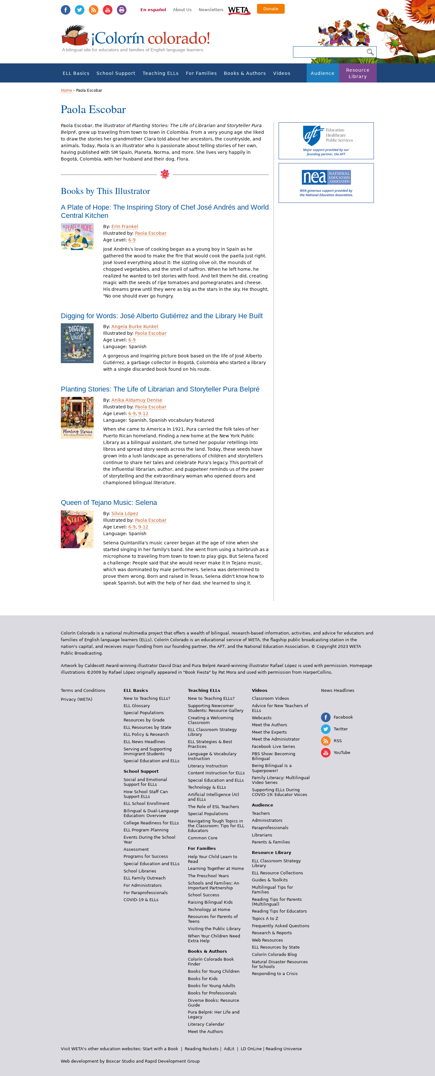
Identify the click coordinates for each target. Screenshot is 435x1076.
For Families (201, 73)
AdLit (229, 1048)
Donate (270, 8)
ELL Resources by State (147, 727)
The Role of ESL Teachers (213, 806)
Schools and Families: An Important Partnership (213, 885)
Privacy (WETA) (76, 699)
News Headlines (337, 690)
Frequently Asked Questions (281, 925)
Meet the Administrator (276, 739)
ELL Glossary (137, 705)
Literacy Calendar (206, 1024)
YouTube (107, 10)
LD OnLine (251, 1048)
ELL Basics (76, 73)
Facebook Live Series (273, 746)
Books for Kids (203, 978)
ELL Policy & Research (146, 734)
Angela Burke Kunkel (134, 326)
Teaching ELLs (161, 73)
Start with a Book (160, 1048)
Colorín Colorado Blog (274, 954)
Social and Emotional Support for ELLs (145, 782)
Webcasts (262, 717)
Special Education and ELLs (152, 760)
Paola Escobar (151, 233)
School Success (203, 895)
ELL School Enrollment (146, 803)
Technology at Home (209, 909)
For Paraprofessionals (146, 892)
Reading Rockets (202, 1048)
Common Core (203, 838)
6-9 (132, 239)
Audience (323, 73)
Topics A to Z (265, 918)
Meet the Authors (205, 1031)
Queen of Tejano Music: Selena (109, 502)
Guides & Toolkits (270, 880)
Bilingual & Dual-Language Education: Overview (151, 813)
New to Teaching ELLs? (147, 698)
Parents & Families (271, 842)
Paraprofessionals (270, 827)
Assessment (136, 849)
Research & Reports (272, 932)
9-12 (143, 413)
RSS (93, 10)
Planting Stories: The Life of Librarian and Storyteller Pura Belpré (160, 389)
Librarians (262, 835)
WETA (239, 10)
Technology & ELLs (207, 787)
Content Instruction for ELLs (216, 773)
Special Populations (144, 712)
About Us (182, 9)
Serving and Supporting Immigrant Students (148, 751)
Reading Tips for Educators (279, 911)
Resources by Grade (144, 720)
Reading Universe (284, 1048)
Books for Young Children (213, 971)
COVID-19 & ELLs (141, 899)
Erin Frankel (124, 226)
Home (66, 90)
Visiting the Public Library (214, 928)
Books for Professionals (212, 993)
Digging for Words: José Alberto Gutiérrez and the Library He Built (162, 316)
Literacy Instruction (208, 766)
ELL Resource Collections (277, 873)
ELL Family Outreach (145, 878)
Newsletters (211, 9)
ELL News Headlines (144, 741)
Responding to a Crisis (275, 973)
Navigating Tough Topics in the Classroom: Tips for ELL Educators (216, 826)
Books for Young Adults (211, 985)
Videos (281, 73)
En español (153, 9)
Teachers (261, 813)
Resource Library (358, 73)
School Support (115, 73)
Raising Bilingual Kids (210, 902)
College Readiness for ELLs (151, 823)
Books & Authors (245, 73)
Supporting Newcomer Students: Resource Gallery (216, 708)
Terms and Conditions (83, 690)
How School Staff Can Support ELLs (146, 794)
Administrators (267, 820)
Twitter (79, 10)
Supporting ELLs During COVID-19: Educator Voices (279, 792)
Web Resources (267, 940)
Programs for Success (146, 856)
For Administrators (143, 885)
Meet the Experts (269, 732)
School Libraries (140, 871)
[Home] (139, 41)
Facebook (65, 10)
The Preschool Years (208, 875)
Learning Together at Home (216, 868)
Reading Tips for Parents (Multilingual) (277, 902)
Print (121, 10)
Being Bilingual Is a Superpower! (272, 768)
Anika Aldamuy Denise (136, 400)
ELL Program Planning (146, 830)
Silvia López (124, 513)
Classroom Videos (270, 698)
